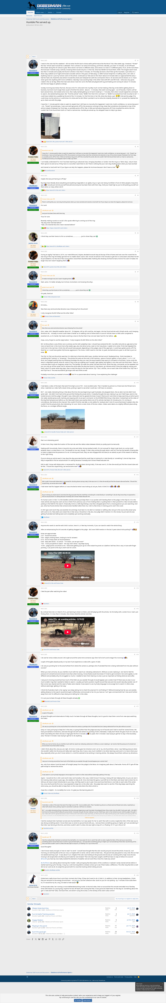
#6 (138, 251)
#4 (138, 195)
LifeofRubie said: (46, 210)
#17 (138, 706)
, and (54, 583)
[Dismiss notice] (162, 984)
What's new (40, 12)
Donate (58, 12)
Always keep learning (40, 908)
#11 (138, 437)
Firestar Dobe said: (47, 199)
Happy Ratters (37, 920)
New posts (29, 15)
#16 (138, 654)
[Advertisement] (83, 40)
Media (50, 12)
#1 (138, 60)
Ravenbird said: (46, 150)
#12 (138, 475)
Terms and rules (118, 977)
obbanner (34, 922)
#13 (138, 522)
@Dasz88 (44, 859)
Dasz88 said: (45, 837)
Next (33, 56)
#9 (138, 321)
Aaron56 (132, 933)
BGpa (133, 927)
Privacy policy (128, 977)
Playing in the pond (39, 926)
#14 (138, 588)
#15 (138, 608)
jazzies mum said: (47, 287)
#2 (138, 146)
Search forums (38, 15)
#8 (138, 302)
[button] (45, 12)
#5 (138, 233)
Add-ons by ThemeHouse (99, 980)
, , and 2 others (55, 190)
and (50, 170)
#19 (138, 833)
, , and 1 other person (59, 141)
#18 (138, 798)
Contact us (110, 977)
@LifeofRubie (45, 863)
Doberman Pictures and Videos (53, 916)
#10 (138, 382)
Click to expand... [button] (90, 817)
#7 (138, 272)
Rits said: (44, 325)
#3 (138, 175)
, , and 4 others (56, 228)
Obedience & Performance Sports (55, 910)
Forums (30, 12)
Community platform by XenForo (76, 980)
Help (135, 977)
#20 (138, 875)
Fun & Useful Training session (43, 914)
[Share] (135, 60)
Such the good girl (39, 932)
